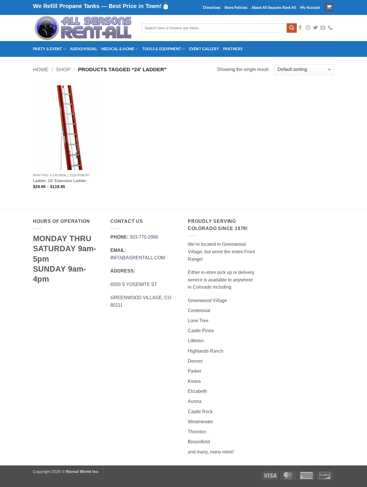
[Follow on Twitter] (315, 27)
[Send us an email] (323, 27)
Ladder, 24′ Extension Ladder (59, 180)
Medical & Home (117, 49)
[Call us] (330, 27)
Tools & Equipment (161, 49)
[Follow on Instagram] (308, 27)
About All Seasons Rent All (273, 7)
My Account (310, 7)
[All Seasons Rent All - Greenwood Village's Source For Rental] (83, 28)
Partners (233, 49)
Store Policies (236, 7)
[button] (328, 7)
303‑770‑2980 (144, 237)
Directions (211, 7)
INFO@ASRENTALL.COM (137, 257)
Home (40, 69)
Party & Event (47, 49)
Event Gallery (204, 49)
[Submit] (291, 28)
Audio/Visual (83, 49)
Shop (63, 69)
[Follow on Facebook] (300, 27)
